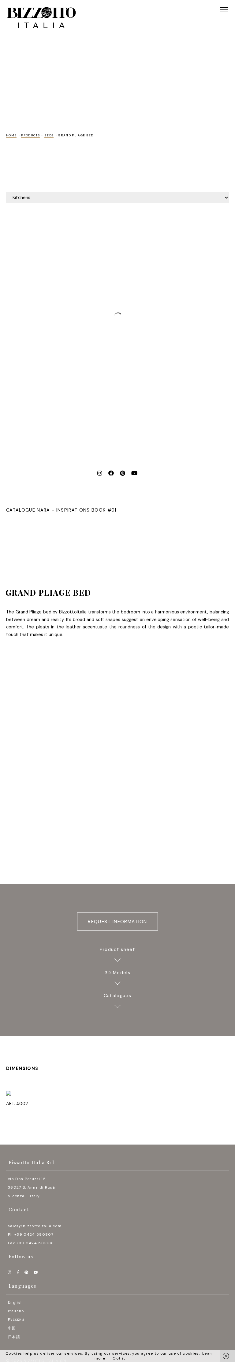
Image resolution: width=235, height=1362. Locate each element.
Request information (117, 922)
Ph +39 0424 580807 (31, 1234)
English (15, 1302)
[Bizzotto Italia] (41, 18)
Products (30, 135)
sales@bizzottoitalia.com (35, 1225)
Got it (119, 1358)
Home (11, 135)
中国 (12, 1328)
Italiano (16, 1310)
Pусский (16, 1319)
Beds (49, 135)
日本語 (14, 1336)
